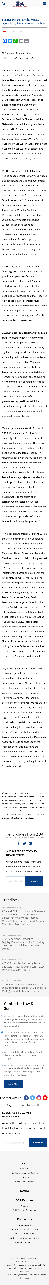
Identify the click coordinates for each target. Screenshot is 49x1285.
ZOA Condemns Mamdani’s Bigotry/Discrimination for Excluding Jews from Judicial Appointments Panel (23, 943)
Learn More (13, 1084)
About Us (24, 1168)
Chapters (24, 1177)
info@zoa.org (24, 1224)
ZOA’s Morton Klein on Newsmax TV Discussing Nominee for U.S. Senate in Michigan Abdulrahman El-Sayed (24, 988)
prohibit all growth (12, 276)
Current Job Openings (24, 1181)
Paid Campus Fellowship (24, 1210)
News (4, 31)
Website (25, 1205)
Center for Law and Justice (24, 1172)
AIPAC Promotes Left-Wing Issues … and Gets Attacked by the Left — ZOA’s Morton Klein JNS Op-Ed (24, 966)
